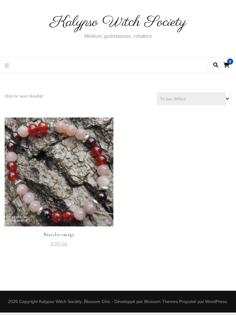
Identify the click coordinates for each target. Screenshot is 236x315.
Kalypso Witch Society (118, 22)
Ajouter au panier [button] (59, 171)
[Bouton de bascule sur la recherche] (215, 65)
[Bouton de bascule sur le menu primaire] (7, 66)
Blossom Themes (161, 301)
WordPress (216, 301)
